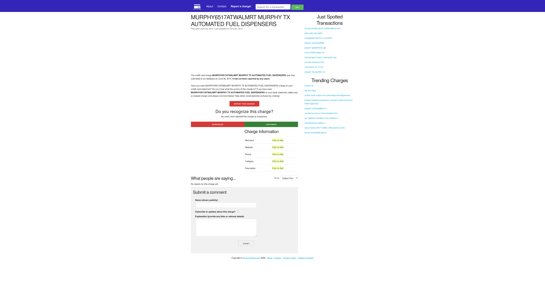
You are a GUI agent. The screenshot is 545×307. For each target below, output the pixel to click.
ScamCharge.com (251, 257)
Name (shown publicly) (206, 200)
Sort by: (276, 178)
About (209, 6)
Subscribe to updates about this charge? (215, 211)
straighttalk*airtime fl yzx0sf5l (318, 37)
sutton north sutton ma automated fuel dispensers (327, 95)
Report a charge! (306, 257)
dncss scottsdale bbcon (316, 132)
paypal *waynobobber (315, 42)
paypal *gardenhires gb (315, 47)
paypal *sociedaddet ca (315, 108)
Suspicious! (218, 124)
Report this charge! (244, 104)
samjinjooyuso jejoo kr (315, 122)
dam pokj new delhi (313, 33)
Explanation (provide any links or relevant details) (219, 216)
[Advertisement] (244, 53)
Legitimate (271, 124)
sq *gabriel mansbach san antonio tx (321, 117)
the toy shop (310, 90)
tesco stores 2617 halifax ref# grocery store (325, 127)
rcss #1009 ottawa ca (314, 52)
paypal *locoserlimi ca (315, 71)
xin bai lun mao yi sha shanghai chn (321, 113)
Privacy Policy (289, 257)
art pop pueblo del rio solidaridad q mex (323, 28)
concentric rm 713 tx (314, 66)
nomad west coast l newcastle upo (321, 57)
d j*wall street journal (314, 62)
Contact (221, 6)
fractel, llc (309, 85)
